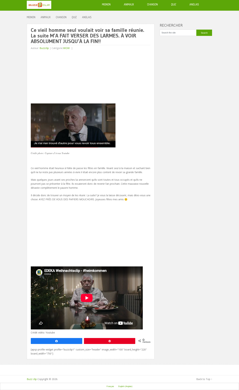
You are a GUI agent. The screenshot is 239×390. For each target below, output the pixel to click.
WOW (66, 48)
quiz (74, 17)
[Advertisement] (60, 77)
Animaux (46, 17)
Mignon (31, 17)
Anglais (87, 17)
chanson (61, 17)
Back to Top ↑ (204, 379)
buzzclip (44, 48)
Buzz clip (32, 379)
